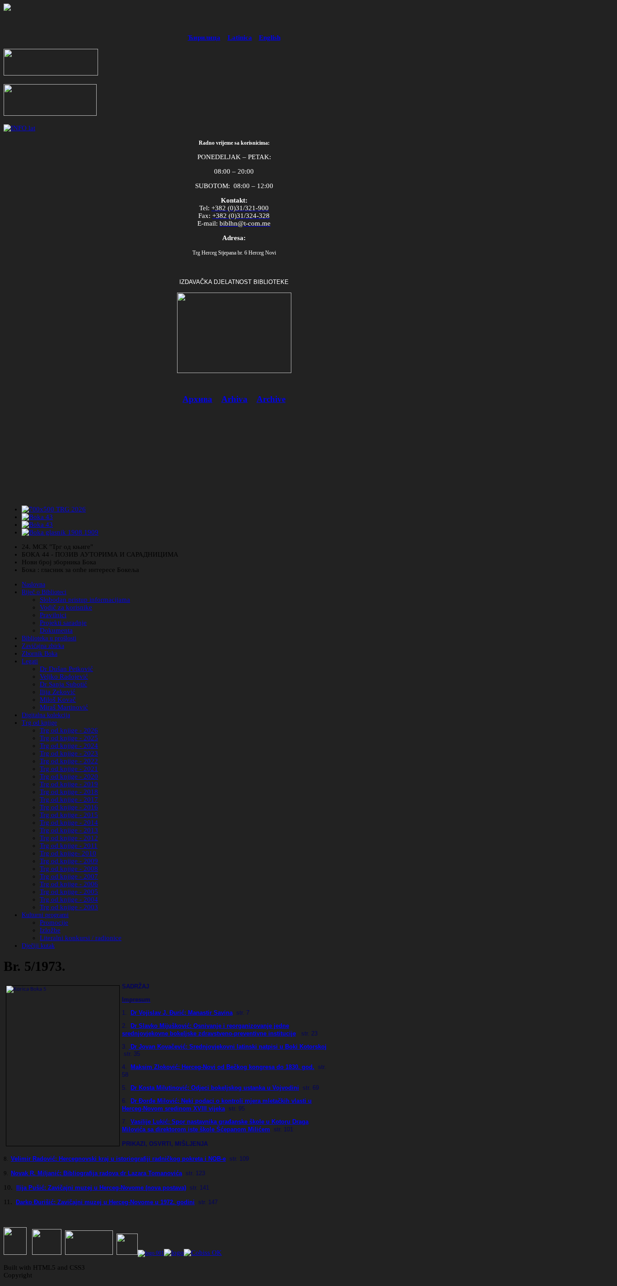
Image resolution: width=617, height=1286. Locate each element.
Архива (197, 399)
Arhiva (234, 399)
